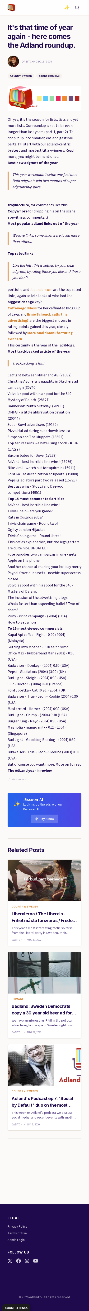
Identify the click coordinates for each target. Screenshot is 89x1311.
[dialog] (16, 1307)
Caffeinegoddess (22, 308)
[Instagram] (27, 1260)
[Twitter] (10, 1260)
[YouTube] (35, 1260)
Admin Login (16, 1240)
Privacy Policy (17, 1226)
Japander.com (41, 289)
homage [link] (18, 999)
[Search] (77, 7)
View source (19, 779)
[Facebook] (18, 1260)
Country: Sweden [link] (25, 907)
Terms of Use (17, 1233)
